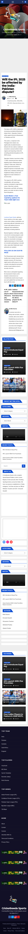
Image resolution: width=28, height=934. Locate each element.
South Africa (4, 747)
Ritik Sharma (12, 96)
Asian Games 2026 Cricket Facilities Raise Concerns (13, 387)
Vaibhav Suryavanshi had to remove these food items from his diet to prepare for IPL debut (17, 296)
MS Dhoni (4, 769)
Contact (3, 827)
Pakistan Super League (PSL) (9, 802)
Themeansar (14, 925)
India (2, 736)
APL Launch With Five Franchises (13, 368)
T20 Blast (4, 809)
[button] (22, 1)
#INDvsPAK (19, 100)
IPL (8, 105)
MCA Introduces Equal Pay (13, 351)
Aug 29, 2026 (8, 702)
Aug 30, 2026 (8, 669)
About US (9, 928)
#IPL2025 (9, 103)
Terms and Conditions (7, 838)
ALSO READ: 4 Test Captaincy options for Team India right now (12, 198)
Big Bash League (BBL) (7, 805)
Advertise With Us (6, 834)
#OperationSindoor (17, 103)
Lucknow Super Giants (10, 217)
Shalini (16, 354)
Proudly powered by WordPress (10, 923)
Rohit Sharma (5, 780)
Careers (3, 831)
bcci (23, 103)
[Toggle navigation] (13, 2)
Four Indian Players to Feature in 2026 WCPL (13, 715)
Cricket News (7, 347)
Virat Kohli (4, 765)
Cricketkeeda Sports (14, 29)
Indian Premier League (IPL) (9, 794)
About (3, 823)
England (3, 751)
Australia (3, 744)
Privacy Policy (5, 842)
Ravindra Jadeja (5, 776)
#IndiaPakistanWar (11, 100)
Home (4, 928)
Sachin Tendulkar (6, 773)
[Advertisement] (14, 53)
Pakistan (3, 740)
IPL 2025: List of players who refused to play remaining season (8, 296)
